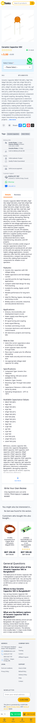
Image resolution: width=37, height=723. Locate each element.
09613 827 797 (8, 657)
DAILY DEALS (25, 134)
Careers (21, 654)
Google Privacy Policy (13, 707)
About (20, 647)
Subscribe (24, 700)
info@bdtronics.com (9, 651)
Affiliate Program (23, 657)
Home (4, 721)
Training (21, 650)
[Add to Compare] (9, 125)
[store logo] (6, 3)
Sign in (17, 494)
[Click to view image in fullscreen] (18, 26)
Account (22, 721)
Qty (2, 714)
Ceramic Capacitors (13, 134)
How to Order (22, 668)
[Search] (32, 3)
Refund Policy (22, 671)
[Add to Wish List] (4, 125)
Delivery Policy (23, 675)
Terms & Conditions (6, 668)
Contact (21, 681)
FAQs (20, 678)
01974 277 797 (8, 654)
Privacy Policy (5, 671)
